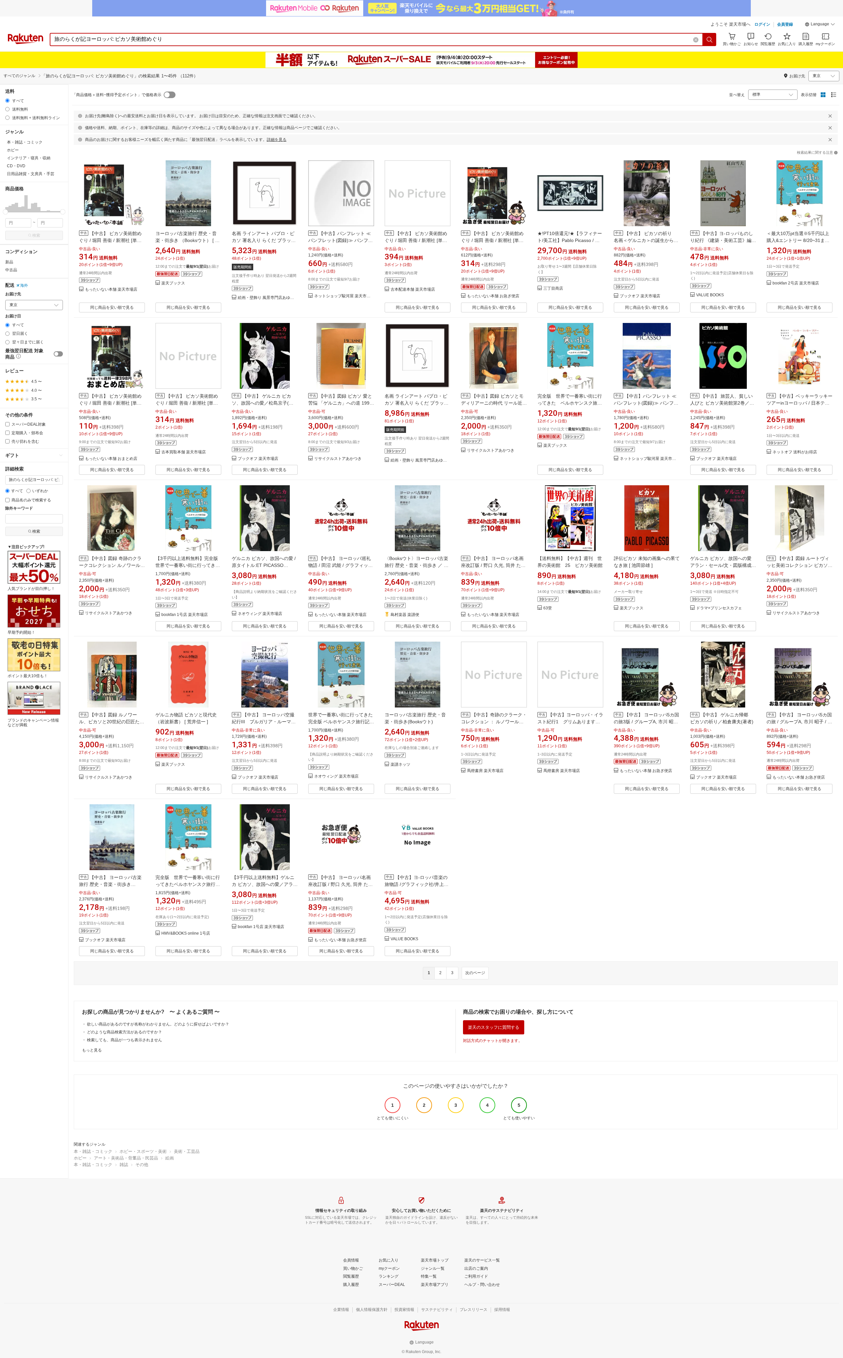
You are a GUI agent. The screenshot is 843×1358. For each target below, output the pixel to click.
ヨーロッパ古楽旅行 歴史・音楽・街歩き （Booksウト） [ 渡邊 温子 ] (187, 240)
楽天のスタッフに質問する (493, 1027)
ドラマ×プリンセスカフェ (719, 608)
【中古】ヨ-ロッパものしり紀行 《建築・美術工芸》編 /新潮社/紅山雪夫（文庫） (722, 240)
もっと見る (92, 1050)
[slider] (5, 211)
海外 (24, 285)
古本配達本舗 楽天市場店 (413, 289)
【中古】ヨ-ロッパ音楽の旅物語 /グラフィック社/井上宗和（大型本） (417, 884)
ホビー (80, 1158)
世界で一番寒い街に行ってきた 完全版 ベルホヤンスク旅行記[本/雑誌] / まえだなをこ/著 (340, 721)
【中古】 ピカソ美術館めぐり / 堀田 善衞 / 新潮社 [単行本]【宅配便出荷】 (110, 403)
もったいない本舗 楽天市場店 (111, 289)
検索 (36, 235)
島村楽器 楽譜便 (405, 615)
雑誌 (124, 1164)
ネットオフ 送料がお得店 (795, 452)
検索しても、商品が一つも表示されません (124, 1040)
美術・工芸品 (187, 1151)
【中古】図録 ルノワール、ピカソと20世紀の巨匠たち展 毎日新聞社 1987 (111, 721)
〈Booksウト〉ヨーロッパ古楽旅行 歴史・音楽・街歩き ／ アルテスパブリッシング (417, 565)
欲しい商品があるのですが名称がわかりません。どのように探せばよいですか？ (158, 1024)
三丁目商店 (553, 288)
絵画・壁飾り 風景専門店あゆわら (268, 298)
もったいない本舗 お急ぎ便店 (493, 296)
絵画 (169, 1158)
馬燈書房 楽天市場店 (485, 771)
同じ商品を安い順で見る (112, 307)
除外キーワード (19, 508)
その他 (141, 1164)
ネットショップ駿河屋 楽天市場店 (344, 296)
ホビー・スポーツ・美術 (143, 1151)
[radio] (7, 100)
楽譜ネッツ (400, 764)
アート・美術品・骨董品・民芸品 (126, 1158)
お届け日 (13, 316)
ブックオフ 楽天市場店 (640, 296)
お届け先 (13, 294)
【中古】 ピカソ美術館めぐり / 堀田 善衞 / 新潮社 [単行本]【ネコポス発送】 (492, 240)
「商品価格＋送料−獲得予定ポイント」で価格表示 (116, 95)
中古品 (11, 270)
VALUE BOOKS (710, 295)
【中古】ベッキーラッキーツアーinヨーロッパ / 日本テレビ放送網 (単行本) (799, 403)
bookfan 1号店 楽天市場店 (184, 615)
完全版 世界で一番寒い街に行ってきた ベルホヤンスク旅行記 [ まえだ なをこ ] (569, 403)
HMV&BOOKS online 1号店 (185, 933)
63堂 (547, 608)
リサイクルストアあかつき (338, 459)
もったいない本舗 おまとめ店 (111, 459)
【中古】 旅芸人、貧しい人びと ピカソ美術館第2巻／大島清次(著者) (722, 403)
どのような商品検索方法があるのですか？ (124, 1032)
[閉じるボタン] (830, 116)
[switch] (58, 354)
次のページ (475, 973)
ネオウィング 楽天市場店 (260, 614)
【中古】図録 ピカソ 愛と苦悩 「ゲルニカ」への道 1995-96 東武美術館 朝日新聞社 (341, 403)
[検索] (709, 39)
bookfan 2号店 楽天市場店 (796, 283)
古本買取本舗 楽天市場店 (183, 452)
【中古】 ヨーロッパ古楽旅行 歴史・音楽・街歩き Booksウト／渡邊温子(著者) (110, 884)
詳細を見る (276, 139)
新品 (9, 262)
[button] (820, 25)
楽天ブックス (173, 283)
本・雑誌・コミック (93, 1151)
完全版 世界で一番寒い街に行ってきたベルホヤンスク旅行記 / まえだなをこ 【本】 (187, 884)
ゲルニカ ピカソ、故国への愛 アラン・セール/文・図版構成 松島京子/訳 (720, 565)
